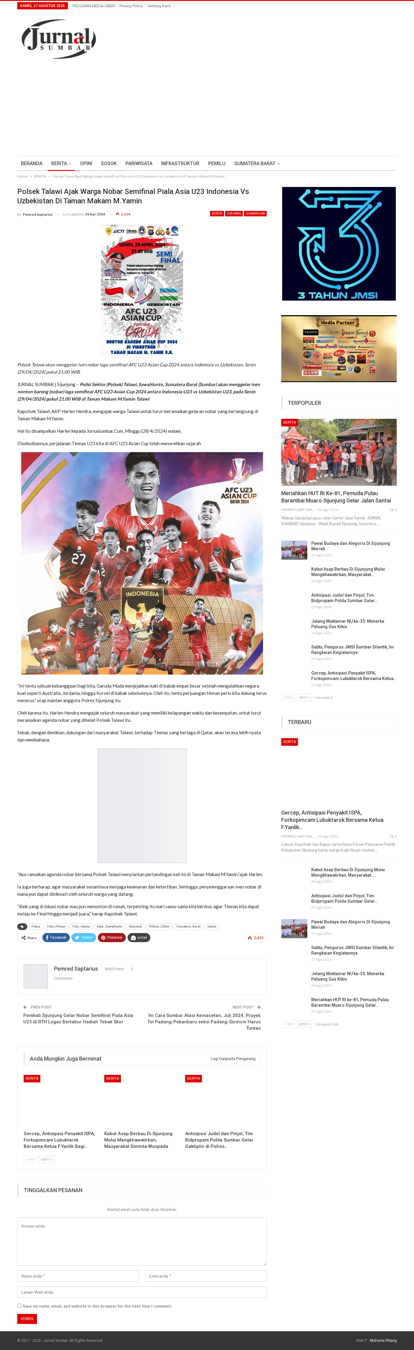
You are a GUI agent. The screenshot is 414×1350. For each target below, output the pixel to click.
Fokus (36, 926)
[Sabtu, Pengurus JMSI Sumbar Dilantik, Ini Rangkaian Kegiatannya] (294, 654)
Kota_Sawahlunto (109, 926)
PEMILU (216, 163)
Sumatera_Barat (188, 926)
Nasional (135, 926)
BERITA (59, 163)
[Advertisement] (207, 110)
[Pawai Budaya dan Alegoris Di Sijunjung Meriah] (294, 550)
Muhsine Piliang (383, 1340)
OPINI (86, 163)
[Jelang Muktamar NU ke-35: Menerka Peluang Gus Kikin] (294, 628)
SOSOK (109, 163)
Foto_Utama (81, 926)
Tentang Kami (159, 6)
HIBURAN (234, 213)
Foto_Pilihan (56, 926)
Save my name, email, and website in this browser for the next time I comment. (97, 1306)
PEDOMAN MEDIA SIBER (93, 6)
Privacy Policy (131, 6)
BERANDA (31, 163)
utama (211, 926)
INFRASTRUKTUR (180, 163)
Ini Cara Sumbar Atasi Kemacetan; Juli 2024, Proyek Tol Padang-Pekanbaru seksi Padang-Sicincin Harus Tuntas (204, 1022)
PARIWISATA (138, 163)
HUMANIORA (255, 213)
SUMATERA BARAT (254, 163)
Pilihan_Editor (159, 926)
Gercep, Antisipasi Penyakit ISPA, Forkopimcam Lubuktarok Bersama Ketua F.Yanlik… (332, 819)
